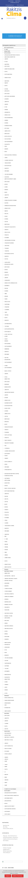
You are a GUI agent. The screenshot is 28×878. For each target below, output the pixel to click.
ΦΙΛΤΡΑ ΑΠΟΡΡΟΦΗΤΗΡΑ (9, 328)
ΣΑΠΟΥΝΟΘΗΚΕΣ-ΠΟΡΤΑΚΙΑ (10, 240)
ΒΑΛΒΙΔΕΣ (6, 189)
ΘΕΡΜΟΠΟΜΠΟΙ (8, 702)
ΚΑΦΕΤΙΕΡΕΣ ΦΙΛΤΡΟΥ (9, 628)
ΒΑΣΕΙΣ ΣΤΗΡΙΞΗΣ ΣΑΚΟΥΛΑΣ (10, 488)
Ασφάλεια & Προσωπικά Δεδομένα (10, 839)
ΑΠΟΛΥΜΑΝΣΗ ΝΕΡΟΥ (9, 798)
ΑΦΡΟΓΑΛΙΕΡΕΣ (7, 617)
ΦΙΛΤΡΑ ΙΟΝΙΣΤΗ (8, 331)
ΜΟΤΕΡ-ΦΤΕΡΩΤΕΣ (8, 136)
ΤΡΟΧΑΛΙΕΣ (7, 248)
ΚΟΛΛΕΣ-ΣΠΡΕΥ (7, 408)
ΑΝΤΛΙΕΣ (6, 184)
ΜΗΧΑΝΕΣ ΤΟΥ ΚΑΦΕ (8, 615)
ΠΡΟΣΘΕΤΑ (7, 512)
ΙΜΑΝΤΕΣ (6, 210)
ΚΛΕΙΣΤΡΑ (6, 213)
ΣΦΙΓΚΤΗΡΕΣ (7, 245)
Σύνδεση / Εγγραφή (7, 847)
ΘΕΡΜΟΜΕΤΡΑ (7, 112)
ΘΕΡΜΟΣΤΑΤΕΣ (7, 114)
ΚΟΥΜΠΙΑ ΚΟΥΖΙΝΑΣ (8, 125)
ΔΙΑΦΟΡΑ (6, 58)
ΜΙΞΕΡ (6, 652)
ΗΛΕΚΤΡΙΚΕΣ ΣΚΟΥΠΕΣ (9, 613)
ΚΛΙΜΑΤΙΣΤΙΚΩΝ (8, 77)
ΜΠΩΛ (6, 151)
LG (5, 771)
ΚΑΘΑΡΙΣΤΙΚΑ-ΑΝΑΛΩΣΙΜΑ (9, 68)
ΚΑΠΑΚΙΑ (6, 689)
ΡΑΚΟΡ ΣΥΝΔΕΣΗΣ (8, 440)
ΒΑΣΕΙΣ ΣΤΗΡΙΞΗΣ (8, 370)
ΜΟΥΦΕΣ (6, 506)
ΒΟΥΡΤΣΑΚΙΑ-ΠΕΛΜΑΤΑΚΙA (9, 490)
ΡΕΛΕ (5, 445)
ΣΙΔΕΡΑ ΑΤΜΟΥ (7, 262)
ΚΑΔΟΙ (6, 146)
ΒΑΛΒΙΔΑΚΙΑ (7, 384)
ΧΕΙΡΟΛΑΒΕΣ (7, 170)
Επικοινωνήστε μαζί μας (8, 828)
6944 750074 (17, 1)
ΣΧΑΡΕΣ (6, 157)
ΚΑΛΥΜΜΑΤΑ (7, 285)
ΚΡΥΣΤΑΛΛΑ (7, 128)
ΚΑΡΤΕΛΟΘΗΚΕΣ (8, 343)
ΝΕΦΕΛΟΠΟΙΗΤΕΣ (8, 674)
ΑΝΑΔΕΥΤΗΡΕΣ (7, 51)
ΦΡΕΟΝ (6, 464)
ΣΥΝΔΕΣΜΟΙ (7, 306)
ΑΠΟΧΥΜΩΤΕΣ (7, 644)
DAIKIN (6, 766)
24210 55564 (10, 1)
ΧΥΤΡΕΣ (6, 693)
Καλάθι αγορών (6, 849)
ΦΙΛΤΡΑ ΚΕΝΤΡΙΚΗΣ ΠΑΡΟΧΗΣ (10, 808)
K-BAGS (6, 541)
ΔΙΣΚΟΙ (6, 687)
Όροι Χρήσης (5, 840)
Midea (6, 777)
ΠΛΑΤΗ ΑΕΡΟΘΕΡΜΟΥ (9, 141)
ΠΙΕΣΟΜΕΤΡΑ (7, 607)
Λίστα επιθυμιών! (6, 852)
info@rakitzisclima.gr (14, 2)
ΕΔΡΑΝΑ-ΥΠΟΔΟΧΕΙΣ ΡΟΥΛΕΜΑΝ (11, 200)
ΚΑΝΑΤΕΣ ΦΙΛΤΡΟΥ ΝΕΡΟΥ (9, 806)
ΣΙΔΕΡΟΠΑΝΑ (7, 304)
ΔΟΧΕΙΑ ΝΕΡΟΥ (7, 280)
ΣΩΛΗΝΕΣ (6, 522)
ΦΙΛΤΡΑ (6, 71)
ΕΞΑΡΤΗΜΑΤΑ (7, 478)
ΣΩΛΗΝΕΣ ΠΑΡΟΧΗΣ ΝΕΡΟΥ (10, 450)
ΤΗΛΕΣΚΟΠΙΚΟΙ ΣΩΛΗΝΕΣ (9, 525)
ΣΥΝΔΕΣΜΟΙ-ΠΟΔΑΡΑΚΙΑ (9, 242)
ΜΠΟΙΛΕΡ (6, 296)
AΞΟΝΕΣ (6, 336)
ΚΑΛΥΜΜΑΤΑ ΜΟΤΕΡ (8, 402)
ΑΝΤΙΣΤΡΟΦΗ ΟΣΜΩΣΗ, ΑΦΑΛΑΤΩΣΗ (12, 795)
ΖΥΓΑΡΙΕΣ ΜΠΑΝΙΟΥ (8, 591)
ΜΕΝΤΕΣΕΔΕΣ (7, 133)
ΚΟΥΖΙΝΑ (6, 88)
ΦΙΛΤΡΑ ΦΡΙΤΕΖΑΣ (8, 165)
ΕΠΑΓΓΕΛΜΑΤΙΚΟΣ (8, 733)
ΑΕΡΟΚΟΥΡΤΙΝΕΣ (8, 735)
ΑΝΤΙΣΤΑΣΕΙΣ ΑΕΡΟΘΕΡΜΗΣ (10, 96)
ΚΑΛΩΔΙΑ (6, 288)
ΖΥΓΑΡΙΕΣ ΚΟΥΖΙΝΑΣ (8, 588)
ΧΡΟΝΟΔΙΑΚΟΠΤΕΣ (8, 469)
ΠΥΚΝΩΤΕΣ (7, 234)
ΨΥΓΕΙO (6, 376)
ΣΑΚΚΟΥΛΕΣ (7, 534)
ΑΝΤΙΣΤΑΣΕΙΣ (7, 66)
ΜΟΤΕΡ (6, 424)
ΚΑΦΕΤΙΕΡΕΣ (6, 713)
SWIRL (6, 552)
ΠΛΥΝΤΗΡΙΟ (7, 176)
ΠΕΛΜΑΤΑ (6, 509)
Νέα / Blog (5, 827)
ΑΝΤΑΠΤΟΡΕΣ (7, 482)
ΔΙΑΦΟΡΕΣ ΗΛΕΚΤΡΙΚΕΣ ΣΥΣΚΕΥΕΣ (11, 578)
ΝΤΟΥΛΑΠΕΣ (7, 751)
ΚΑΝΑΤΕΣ (6, 82)
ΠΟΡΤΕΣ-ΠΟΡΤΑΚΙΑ (8, 434)
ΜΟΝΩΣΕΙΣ (7, 421)
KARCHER (6, 544)
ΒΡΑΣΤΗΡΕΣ (7, 620)
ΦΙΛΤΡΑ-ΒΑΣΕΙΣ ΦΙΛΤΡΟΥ (9, 253)
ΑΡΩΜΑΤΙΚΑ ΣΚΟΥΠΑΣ (9, 475)
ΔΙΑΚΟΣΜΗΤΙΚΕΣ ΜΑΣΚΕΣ (9, 392)
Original (6, 546)
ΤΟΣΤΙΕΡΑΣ (7, 326)
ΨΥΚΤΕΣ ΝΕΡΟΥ (7, 814)
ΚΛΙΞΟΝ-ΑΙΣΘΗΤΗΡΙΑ (8, 405)
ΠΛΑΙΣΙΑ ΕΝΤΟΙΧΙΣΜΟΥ (9, 426)
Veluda (6, 455)
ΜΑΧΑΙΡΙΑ (6, 148)
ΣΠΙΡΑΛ (6, 520)
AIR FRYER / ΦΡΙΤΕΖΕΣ (9, 580)
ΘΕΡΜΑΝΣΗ (6, 695)
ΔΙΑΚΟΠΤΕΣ (7, 101)
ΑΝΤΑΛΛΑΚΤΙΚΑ (7, 53)
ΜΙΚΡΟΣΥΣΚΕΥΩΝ (8, 566)
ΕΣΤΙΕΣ (6, 106)
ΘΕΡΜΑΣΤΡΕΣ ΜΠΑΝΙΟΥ (9, 596)
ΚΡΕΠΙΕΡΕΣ (6, 599)
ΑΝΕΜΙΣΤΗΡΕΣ (7, 378)
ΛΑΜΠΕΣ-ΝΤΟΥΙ (7, 130)
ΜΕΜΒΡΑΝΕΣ (7, 348)
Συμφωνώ (8, 875)
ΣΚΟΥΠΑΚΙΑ (7, 665)
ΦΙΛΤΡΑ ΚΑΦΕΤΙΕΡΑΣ (8, 74)
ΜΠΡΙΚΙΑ (6, 633)
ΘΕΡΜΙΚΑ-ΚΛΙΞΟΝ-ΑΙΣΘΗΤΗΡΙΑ (10, 205)
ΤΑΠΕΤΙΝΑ (6, 314)
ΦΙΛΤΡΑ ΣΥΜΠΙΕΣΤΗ (8, 461)
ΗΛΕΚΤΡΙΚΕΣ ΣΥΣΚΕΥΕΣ (8, 571)
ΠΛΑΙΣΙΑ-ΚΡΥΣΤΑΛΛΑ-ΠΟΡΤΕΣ (10, 226)
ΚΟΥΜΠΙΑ (6, 122)
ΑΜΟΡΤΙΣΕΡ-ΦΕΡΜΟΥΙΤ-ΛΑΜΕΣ (10, 178)
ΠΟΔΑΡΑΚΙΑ (7, 432)
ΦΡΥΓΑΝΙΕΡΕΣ (7, 671)
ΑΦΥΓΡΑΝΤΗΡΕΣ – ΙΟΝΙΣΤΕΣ (10, 575)
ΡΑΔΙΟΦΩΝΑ (7, 609)
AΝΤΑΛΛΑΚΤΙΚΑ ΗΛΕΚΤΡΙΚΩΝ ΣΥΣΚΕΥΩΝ (12, 54)
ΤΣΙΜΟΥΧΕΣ (7, 250)
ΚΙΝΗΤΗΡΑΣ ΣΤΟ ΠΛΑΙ (9, 739)
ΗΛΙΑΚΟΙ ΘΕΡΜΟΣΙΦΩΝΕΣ (9, 700)
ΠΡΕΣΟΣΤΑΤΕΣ (7, 232)
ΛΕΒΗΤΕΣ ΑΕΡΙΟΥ (8, 710)
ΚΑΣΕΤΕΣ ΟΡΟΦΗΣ (8, 748)
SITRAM (6, 365)
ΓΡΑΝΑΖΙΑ (6, 569)
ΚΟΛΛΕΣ (6, 216)
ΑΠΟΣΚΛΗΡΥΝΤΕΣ (8, 800)
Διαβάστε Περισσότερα (17, 875)
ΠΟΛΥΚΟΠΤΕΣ (7, 144)
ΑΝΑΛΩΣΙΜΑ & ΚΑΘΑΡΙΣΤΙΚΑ (10, 56)
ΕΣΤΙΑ (6, 649)
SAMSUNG (6, 779)
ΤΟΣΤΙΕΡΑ (6, 668)
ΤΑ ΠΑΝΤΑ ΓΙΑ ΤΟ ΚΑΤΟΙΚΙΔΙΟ (10, 789)
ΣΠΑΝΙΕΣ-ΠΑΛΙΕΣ (8, 557)
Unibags (6, 554)
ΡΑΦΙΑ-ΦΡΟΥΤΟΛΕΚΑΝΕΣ (9, 442)
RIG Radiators (7, 707)
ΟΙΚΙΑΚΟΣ (6, 458)
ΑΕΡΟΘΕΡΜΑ (7, 583)
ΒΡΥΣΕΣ (6, 803)
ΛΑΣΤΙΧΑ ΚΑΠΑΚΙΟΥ (8, 346)
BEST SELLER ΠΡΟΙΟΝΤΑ (9, 47)
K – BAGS (6, 49)
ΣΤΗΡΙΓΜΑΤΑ (7, 448)
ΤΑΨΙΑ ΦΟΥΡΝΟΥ (8, 162)
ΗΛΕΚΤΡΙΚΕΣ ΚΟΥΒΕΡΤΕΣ (9, 593)
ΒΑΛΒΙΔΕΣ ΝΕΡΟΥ (8, 386)
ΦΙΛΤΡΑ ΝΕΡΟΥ (7, 453)
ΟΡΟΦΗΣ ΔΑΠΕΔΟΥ (8, 753)
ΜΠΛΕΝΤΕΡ (7, 655)
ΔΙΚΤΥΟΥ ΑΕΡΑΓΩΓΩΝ (9, 745)
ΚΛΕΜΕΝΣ (6, 120)
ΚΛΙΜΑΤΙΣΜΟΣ (7, 731)
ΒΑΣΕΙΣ (6, 192)
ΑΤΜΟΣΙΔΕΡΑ (7, 647)
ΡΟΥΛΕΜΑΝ (7, 237)
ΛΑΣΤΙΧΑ (6, 221)
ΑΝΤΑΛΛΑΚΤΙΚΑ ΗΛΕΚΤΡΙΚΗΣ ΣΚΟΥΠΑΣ (12, 473)
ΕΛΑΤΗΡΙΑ (6, 202)
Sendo (6, 782)
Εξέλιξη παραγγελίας (7, 851)
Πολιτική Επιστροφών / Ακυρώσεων (10, 837)
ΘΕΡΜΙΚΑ (6, 109)
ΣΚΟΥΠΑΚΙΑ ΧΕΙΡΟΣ (8, 323)
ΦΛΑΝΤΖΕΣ (7, 168)
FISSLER (6, 338)
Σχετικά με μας (6, 825)
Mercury (6, 774)
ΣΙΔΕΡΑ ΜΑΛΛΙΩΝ (8, 663)
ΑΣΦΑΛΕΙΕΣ (7, 98)
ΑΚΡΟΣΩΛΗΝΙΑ (7, 480)
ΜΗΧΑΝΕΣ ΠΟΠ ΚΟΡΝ (8, 604)
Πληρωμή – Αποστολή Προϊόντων (10, 835)
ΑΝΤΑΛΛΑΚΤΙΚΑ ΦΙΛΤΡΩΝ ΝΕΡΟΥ (11, 792)
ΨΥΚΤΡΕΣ (6, 258)
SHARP (6, 761)
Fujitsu (6, 769)
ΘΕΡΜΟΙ (6, 623)
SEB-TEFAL (6, 357)
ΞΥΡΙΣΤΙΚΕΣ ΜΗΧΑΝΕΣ (9, 174)
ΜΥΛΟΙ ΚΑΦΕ (7, 636)
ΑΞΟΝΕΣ (6, 186)
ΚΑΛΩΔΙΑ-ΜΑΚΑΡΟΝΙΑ (9, 117)
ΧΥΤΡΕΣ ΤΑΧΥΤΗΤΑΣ (8, 334)
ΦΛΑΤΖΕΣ (6, 728)
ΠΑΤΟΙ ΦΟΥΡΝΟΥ (8, 138)
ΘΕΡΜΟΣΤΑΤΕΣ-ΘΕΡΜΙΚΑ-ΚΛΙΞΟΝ (11, 282)
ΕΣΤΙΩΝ (6, 61)
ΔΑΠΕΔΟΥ (6, 743)
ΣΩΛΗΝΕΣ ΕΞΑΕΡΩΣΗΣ (9, 160)
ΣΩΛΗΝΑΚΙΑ (7, 309)
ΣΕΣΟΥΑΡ (6, 660)
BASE (5, 536)
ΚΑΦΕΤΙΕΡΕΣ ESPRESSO (9, 625)
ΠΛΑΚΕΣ (6, 298)
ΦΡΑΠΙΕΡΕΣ (7, 639)
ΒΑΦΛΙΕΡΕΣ (7, 585)
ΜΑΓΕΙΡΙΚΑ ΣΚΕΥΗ (8, 601)
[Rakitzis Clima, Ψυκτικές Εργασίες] (14, 11)
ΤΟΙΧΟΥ (6, 764)
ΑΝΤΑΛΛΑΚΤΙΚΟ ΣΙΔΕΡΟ (9, 264)
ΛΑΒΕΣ (6, 293)
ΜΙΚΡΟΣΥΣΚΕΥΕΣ (8, 642)
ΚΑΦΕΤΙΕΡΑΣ (7, 64)
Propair (6, 549)
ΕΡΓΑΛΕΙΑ (6, 397)
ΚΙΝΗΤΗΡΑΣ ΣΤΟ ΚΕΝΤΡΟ (9, 737)
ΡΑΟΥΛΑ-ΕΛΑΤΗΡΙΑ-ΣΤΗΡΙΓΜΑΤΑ (11, 154)
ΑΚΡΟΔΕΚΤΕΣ (7, 90)
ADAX (6, 704)
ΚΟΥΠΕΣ (6, 631)
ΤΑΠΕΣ (6, 312)
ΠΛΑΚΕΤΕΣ (6, 229)
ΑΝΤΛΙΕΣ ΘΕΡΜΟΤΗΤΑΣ (9, 697)
